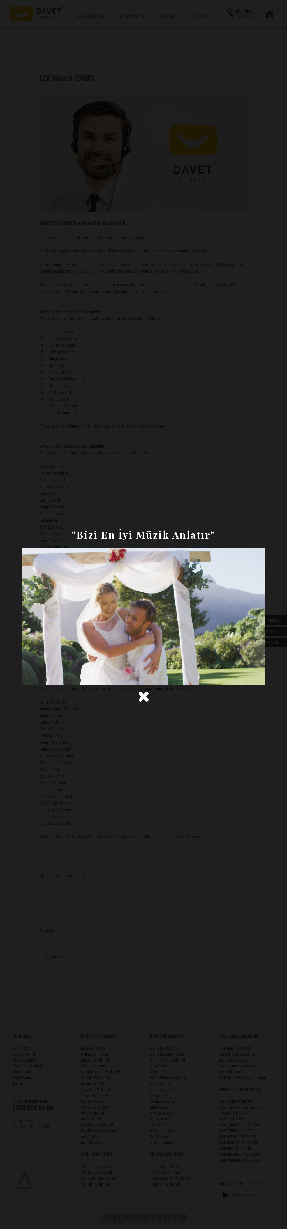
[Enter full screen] (257, 677)
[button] (144, 697)
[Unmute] (39, 677)
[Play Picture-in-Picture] (247, 677)
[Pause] (29, 677)
